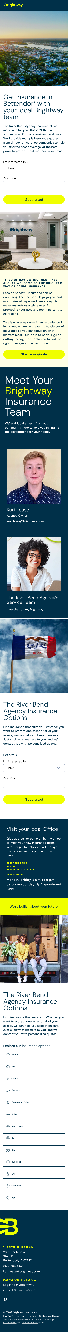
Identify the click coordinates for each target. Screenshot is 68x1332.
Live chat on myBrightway (25, 609)
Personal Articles (20, 1102)
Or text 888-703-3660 (19, 1290)
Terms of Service (30, 1322)
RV (12, 1137)
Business (16, 1161)
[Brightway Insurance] (13, 5)
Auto (14, 1114)
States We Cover (49, 1316)
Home (14, 1054)
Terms (20, 1316)
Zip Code (9, 178)
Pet (13, 1197)
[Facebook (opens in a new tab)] (5, 1299)
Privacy (31, 1316)
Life (13, 1173)
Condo (14, 1078)
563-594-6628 (13, 1266)
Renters (15, 1090)
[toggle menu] (63, 5)
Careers (8, 1316)
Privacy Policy (10, 1322)
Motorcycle (17, 1126)
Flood (14, 1066)
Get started (34, 199)
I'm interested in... (15, 162)
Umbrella (16, 1185)
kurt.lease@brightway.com (25, 521)
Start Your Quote (34, 354)
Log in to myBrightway (18, 1285)
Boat (14, 1149)
